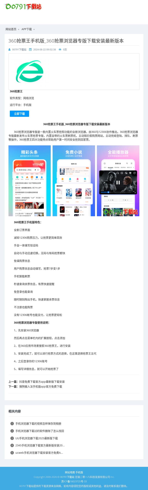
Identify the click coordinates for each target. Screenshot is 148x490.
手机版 (79, 472)
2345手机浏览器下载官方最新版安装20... (38, 445)
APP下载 (27, 29)
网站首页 (11, 29)
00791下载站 (19, 49)
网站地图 (70, 472)
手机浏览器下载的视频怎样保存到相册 (36, 423)
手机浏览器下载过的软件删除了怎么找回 (38, 431)
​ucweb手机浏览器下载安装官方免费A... (37, 452)
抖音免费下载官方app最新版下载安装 (42, 381)
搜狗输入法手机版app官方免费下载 (40, 386)
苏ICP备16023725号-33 (74, 481)
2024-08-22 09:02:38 (44, 49)
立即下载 (19, 113)
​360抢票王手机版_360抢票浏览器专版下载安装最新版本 (66, 40)
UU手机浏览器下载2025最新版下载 (35, 438)
